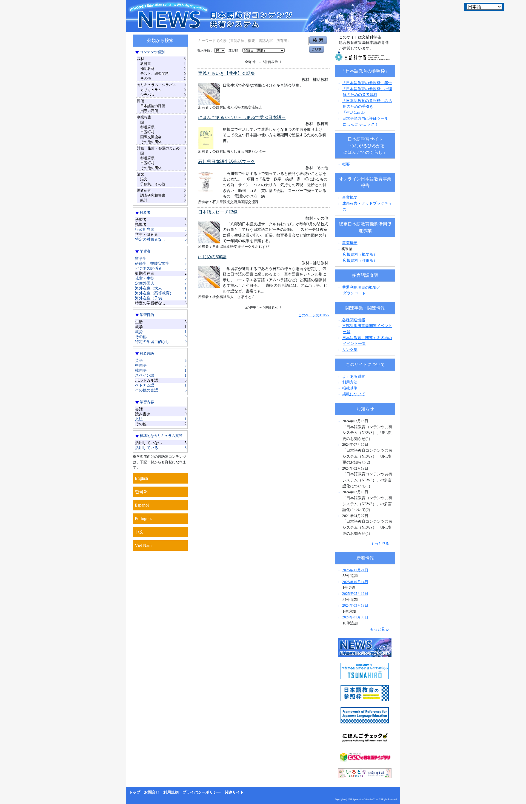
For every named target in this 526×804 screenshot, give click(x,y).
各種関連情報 (353, 320)
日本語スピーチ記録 (218, 212)
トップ (134, 792)
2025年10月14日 (355, 582)
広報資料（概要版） (360, 254)
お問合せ (151, 792)
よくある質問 (353, 376)
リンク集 (350, 349)
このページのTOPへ (314, 315)
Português (143, 518)
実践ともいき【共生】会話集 (226, 73)
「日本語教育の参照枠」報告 (367, 83)
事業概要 (350, 197)
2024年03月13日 (355, 605)
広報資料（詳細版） (360, 260)
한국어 (141, 491)
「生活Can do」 (355, 112)
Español (142, 505)
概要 (346, 164)
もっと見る (380, 543)
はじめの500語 (212, 256)
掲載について (353, 394)
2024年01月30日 (355, 617)
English (141, 478)
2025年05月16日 (355, 594)
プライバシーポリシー (201, 792)
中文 (139, 532)
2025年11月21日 (355, 570)
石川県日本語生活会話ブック (226, 161)
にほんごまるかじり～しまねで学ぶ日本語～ (242, 117)
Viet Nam (143, 545)
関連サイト (234, 792)
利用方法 (350, 382)
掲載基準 (350, 388)
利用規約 (171, 792)
